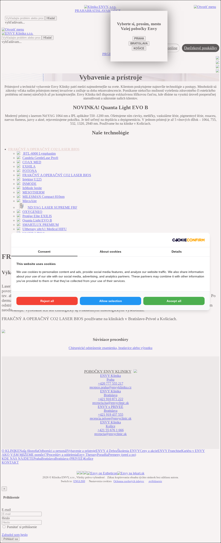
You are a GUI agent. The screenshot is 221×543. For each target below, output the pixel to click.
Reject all (47, 301)
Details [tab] (177, 251)
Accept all (174, 301)
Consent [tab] (44, 251)
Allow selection (110, 301)
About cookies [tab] (110, 251)
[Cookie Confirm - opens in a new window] (188, 240)
